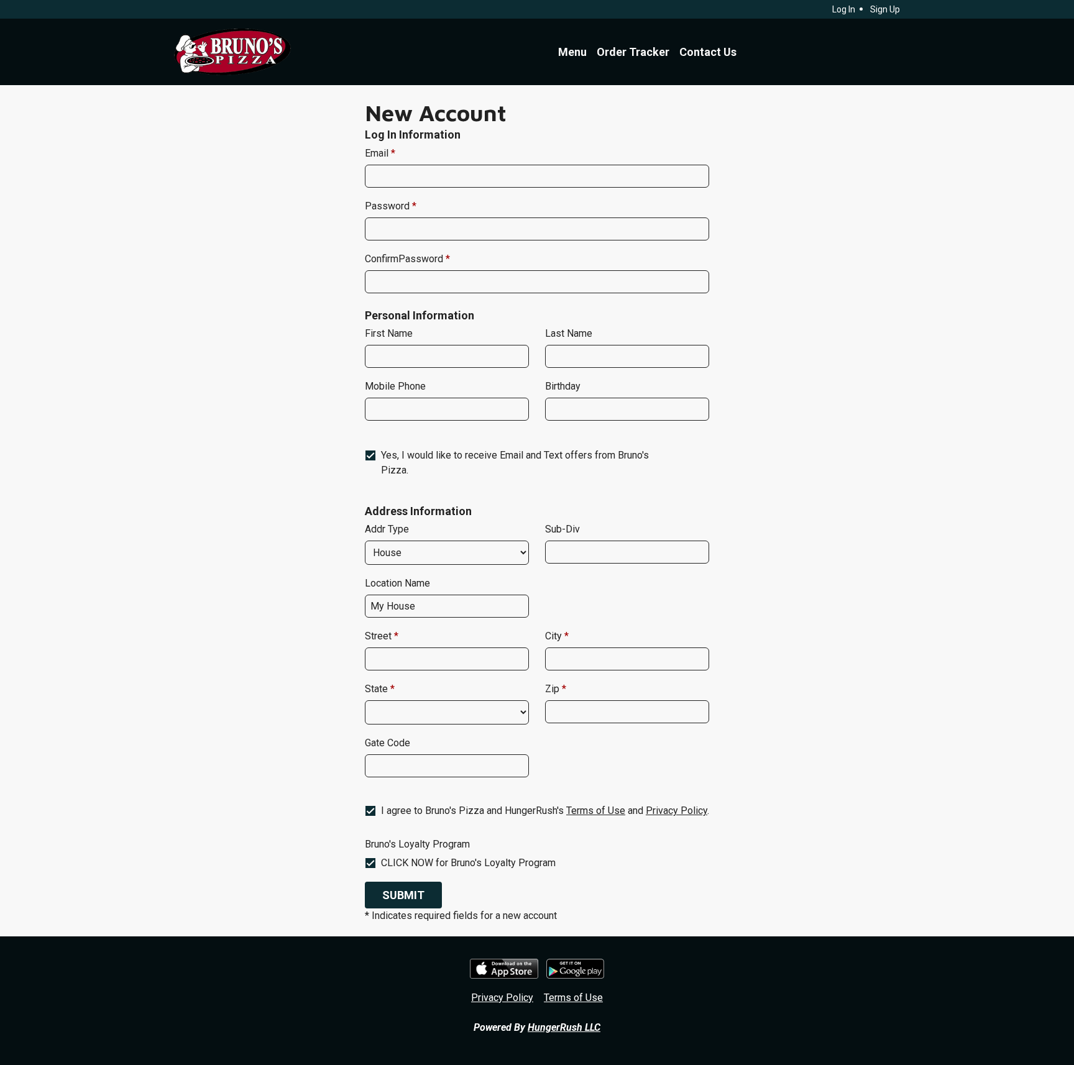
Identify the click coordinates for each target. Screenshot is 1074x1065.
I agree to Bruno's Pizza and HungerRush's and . (545, 810)
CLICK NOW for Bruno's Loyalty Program (468, 863)
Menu (572, 51)
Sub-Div (562, 529)
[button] (403, 895)
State (377, 689)
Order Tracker (633, 51)
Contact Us (708, 51)
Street (379, 636)
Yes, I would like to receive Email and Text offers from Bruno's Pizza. (515, 462)
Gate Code (387, 743)
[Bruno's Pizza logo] (232, 52)
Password (388, 206)
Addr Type (387, 529)
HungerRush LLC (564, 1027)
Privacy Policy (676, 810)
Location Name (397, 583)
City (554, 636)
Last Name (568, 333)
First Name (389, 333)
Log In (843, 9)
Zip (553, 689)
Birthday (563, 386)
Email (378, 153)
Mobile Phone (395, 386)
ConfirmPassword (405, 259)
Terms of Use (595, 810)
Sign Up (885, 9)
